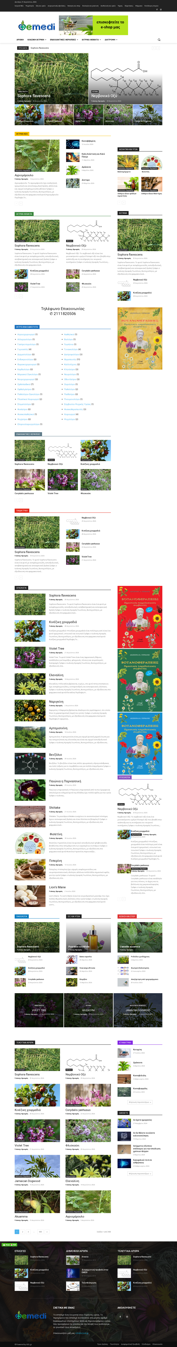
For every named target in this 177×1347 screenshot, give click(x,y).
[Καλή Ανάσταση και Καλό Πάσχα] (73, 157)
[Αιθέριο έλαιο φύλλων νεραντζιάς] (128, 184)
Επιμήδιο (83, 979)
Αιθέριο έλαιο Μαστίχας (151, 194)
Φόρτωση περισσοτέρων (139, 1102)
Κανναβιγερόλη (140, 1088)
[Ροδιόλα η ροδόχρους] (123, 959)
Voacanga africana (87, 968)
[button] (159, 39)
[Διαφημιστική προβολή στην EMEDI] (73, 1273)
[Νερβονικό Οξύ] (125, 78)
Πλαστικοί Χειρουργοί (28, 399)
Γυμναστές (22, 349)
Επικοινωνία (157, 1344)
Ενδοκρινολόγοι (25, 359)
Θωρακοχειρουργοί (27, 364)
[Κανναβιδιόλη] (124, 1079)
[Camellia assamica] (140, 937)
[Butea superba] (71, 959)
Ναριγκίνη (56, 701)
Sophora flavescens (40, 48)
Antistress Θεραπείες (54, 118)
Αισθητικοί (69, 334)
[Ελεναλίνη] (30, 684)
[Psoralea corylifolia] (88, 937)
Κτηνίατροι (69, 369)
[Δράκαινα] (73, 170)
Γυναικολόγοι (71, 349)
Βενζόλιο (55, 754)
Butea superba (86, 957)
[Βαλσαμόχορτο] (128, 162)
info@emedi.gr (82, 1333)
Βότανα (95, 91)
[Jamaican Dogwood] (147, 114)
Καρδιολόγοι (23, 369)
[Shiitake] (30, 816)
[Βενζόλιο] (30, 763)
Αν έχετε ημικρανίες (142, 1120)
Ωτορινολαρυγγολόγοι (28, 424)
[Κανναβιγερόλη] (124, 1092)
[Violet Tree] (88, 114)
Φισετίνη (145, 172)
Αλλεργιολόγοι (24, 339)
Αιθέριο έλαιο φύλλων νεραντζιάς (127, 195)
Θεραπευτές (70, 359)
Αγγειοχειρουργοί (26, 334)
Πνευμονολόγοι (72, 399)
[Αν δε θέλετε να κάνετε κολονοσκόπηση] (124, 1136)
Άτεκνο (85, 1257)
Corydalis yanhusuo (91, 271)
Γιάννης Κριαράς (21, 179)
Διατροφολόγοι (71, 354)
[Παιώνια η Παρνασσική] (30, 790)
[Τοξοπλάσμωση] (73, 1286)
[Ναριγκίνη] (30, 710)
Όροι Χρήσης (102, 1344)
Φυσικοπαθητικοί (25, 414)
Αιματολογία (23, 91)
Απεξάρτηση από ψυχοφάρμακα (144, 979)
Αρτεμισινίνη (58, 728)
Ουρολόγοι (69, 384)
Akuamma (21, 1216)
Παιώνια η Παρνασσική (65, 781)
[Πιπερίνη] (30, 869)
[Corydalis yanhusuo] (59, 114)
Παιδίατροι (69, 394)
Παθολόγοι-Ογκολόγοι (28, 394)
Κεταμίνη (137, 1049)
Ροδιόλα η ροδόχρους (140, 957)
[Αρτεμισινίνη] (30, 737)
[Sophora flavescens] (51, 78)
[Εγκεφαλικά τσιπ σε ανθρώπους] (124, 1163)
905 (40, 1232)
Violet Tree (35, 284)
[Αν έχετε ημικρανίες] (124, 1123)
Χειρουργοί (69, 414)
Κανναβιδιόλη (139, 1075)
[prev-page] (16, 203)
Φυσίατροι (22, 409)
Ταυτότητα (114, 1344)
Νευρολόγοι (70, 374)
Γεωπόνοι (68, 344)
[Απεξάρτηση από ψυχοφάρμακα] (123, 982)
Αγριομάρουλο (24, 175)
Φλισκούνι (86, 284)
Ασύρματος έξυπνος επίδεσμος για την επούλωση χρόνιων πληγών (146, 1148)
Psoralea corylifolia (78, 946)
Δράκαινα (86, 167)
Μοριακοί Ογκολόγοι (27, 374)
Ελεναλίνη (56, 675)
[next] (158, 48)
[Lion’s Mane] (30, 896)
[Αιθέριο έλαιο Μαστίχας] (151, 184)
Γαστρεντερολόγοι (26, 344)
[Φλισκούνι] (118, 114)
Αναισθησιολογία (21, 1212)
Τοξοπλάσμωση (89, 1283)
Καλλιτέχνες (70, 364)
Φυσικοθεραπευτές (73, 409)
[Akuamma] (37, 1201)
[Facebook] (156, 9)
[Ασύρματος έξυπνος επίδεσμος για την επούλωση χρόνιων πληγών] (124, 1149)
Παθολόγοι (69, 389)
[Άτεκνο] (73, 1260)
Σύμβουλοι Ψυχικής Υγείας (77, 404)
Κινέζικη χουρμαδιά (39, 271)
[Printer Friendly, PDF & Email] (9, 1244)
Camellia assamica (130, 946)
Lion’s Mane (57, 887)
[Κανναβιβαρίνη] (73, 144)
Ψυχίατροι (22, 419)
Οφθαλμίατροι (24, 389)
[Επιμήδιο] (71, 982)
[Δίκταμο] (73, 183)
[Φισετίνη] (151, 162)
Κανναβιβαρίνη (88, 141)
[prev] (153, 48)
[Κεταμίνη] (124, 1053)
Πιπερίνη (55, 860)
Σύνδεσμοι (146, 1344)
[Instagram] (160, 9)
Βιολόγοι (68, 339)
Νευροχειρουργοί (26, 379)
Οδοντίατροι (70, 379)
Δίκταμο (86, 180)
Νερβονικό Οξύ (76, 245)
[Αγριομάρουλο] (37, 156)
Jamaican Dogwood (27, 1181)
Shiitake (54, 807)
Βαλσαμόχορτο (124, 172)
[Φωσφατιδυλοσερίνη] (123, 971)
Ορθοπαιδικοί (23, 384)
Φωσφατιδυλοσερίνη (140, 968)
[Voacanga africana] (71, 971)
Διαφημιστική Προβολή (130, 1344)
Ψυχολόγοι (69, 419)
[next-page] (21, 203)
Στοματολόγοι (24, 404)
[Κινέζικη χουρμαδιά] (29, 114)
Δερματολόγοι (24, 354)
